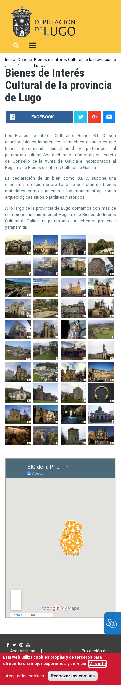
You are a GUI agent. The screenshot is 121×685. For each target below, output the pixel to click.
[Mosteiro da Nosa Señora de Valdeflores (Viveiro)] (46, 380)
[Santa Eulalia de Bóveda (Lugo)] (73, 422)
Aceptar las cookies (25, 675)
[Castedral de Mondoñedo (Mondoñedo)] (101, 295)
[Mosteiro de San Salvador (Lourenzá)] (73, 380)
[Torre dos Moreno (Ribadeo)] (101, 443)
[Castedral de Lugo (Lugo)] (73, 295)
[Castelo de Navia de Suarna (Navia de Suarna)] (101, 253)
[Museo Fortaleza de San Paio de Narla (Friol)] (73, 401)
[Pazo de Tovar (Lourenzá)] (18, 422)
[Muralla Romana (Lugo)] (46, 401)
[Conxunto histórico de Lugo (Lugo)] (73, 316)
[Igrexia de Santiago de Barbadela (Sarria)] (18, 380)
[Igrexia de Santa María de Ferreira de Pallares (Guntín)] (101, 358)
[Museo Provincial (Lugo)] (101, 401)
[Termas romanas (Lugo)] (18, 443)
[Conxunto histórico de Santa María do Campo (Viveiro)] (46, 337)
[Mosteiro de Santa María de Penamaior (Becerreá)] (18, 401)
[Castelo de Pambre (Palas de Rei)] (18, 274)
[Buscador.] (16, 46)
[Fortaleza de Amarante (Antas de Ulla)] (101, 337)
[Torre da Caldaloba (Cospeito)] (46, 443)
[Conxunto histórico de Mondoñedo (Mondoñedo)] (101, 316)
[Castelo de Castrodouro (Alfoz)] (73, 274)
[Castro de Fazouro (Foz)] (18, 295)
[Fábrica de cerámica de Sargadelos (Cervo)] (73, 337)
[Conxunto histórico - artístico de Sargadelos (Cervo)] (46, 316)
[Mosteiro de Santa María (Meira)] (101, 380)
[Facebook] (8, 645)
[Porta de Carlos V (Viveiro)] (46, 422)
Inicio (10, 59)
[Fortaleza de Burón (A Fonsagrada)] (18, 358)
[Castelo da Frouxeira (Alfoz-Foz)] (73, 253)
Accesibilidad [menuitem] (22, 651)
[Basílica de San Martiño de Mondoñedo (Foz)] (18, 253)
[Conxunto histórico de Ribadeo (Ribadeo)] (18, 337)
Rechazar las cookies (73, 676)
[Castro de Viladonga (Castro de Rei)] (46, 295)
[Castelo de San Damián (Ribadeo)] (46, 274)
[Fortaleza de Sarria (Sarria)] (46, 358)
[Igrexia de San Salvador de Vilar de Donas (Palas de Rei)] (73, 358)
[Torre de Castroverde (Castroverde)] (73, 443)
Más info (97, 663)
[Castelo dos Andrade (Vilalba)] (101, 274)
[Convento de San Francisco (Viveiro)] (18, 316)
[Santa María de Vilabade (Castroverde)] (101, 422)
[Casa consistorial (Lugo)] (46, 253)
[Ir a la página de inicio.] (42, 21)
